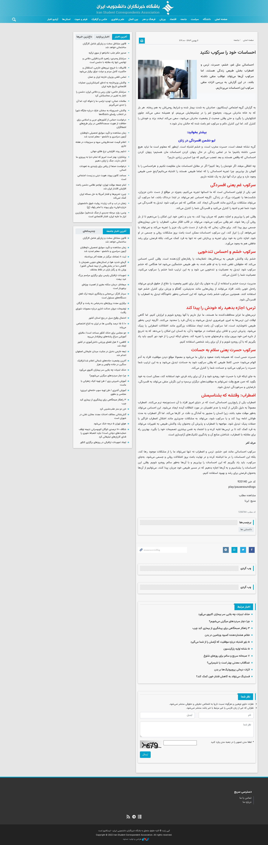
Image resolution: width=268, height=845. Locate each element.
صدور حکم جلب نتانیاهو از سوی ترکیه (107, 53)
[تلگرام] (133, 817)
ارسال (145, 755)
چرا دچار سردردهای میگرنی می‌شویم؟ (229, 621)
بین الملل (133, 19)
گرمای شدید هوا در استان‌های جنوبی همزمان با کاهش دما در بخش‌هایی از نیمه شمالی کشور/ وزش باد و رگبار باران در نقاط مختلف (102, 266)
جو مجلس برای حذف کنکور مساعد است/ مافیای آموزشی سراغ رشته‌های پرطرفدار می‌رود (102, 335)
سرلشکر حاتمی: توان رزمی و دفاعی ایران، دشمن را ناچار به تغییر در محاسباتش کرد (101, 94)
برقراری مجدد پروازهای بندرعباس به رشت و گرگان (101, 303)
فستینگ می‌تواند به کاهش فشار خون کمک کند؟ (223, 676)
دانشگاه (207, 19)
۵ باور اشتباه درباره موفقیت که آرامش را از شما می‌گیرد (220, 642)
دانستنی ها (246, 529)
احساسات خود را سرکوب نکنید (228, 52)
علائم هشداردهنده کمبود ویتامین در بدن (227, 635)
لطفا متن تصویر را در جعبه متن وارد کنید (232, 742)
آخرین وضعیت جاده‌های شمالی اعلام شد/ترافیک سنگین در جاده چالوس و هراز (101, 362)
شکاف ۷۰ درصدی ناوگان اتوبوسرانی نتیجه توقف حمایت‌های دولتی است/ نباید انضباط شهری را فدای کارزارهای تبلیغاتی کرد (102, 433)
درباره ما (247, 802)
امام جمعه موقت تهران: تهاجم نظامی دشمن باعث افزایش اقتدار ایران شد (101, 187)
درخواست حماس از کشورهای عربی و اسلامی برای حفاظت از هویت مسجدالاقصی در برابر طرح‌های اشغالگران (101, 123)
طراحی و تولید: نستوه (132, 839)
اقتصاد (173, 19)
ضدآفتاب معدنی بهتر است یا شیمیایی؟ (228, 663)
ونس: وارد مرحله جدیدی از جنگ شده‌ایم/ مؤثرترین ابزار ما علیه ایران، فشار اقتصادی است (100, 215)
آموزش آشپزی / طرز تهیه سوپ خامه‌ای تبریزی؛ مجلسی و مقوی (103, 392)
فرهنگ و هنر (148, 19)
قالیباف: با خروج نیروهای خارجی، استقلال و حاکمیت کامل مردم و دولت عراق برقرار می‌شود (102, 70)
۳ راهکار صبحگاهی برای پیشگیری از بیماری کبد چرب (221, 628)
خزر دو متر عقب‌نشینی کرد (113, 409)
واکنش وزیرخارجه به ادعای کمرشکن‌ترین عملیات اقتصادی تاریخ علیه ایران (102, 84)
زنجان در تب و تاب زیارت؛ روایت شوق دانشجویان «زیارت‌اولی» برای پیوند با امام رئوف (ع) (102, 205)
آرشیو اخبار (52, 19)
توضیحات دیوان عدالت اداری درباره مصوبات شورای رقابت (101, 310)
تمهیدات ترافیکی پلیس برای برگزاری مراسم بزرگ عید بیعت (102, 277)
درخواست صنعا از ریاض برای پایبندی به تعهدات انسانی (102, 168)
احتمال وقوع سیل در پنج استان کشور (107, 318)
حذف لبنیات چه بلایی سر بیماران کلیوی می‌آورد (224, 614)
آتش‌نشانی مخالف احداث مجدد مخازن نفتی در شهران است (102, 416)
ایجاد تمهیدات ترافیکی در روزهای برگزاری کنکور (103, 442)
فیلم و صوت (81, 19)
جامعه (183, 19)
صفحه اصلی (221, 19)
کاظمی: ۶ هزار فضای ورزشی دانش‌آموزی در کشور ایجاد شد (101, 344)
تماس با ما (246, 798)
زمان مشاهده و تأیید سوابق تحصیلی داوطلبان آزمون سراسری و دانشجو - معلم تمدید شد (103, 135)
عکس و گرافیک (99, 19)
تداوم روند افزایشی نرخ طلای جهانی (108, 151)
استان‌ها (66, 19)
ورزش (163, 19)
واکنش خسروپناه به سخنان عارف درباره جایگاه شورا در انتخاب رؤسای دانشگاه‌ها (101, 112)
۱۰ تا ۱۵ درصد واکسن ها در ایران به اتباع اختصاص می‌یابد (101, 325)
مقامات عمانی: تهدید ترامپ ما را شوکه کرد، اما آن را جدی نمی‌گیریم (101, 103)
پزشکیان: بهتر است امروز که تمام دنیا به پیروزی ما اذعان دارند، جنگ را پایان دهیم (101, 159)
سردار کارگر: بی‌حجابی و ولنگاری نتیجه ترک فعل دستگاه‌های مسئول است (102, 296)
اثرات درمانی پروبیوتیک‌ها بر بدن (232, 669)
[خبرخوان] (128, 817)
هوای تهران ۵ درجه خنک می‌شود (110, 424)
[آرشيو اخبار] (139, 817)
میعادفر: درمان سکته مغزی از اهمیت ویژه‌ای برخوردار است (104, 286)
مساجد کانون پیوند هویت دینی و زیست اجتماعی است (101, 177)
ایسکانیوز (222, 107)
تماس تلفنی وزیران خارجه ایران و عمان (107, 77)
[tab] (121, 37)
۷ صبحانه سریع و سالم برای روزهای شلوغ (227, 656)
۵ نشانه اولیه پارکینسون (236, 649)
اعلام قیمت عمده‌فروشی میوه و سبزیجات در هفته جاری (101, 144)
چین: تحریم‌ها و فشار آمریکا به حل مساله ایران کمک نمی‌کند (103, 196)
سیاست (195, 19)
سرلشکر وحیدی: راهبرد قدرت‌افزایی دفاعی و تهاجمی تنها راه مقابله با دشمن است (104, 60)
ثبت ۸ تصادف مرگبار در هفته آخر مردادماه (105, 257)
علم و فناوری (117, 19)
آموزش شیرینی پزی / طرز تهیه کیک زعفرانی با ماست (103, 383)
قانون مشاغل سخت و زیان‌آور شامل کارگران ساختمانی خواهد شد (104, 45)
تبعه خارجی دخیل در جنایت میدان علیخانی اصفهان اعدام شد (101, 353)
